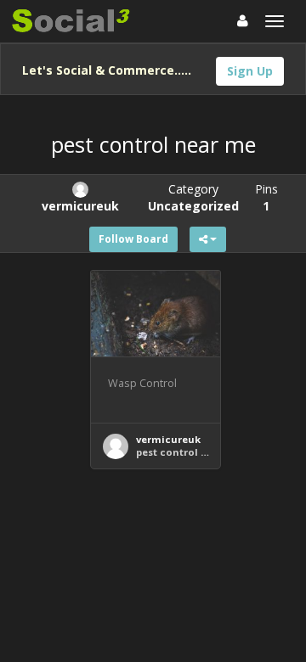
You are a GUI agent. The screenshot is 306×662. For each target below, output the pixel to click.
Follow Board (133, 239)
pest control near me (189, 452)
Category (193, 197)
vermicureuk (168, 439)
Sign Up (250, 71)
